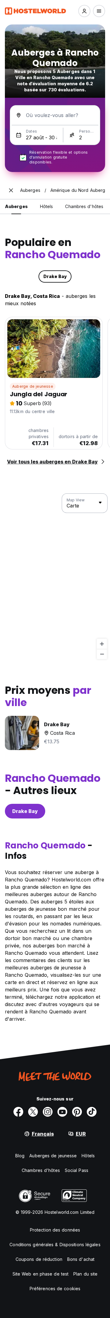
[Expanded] (11, 190)
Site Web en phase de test (41, 1273)
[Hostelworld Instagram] (48, 1112)
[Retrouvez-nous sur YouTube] (62, 1112)
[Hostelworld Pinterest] (77, 1112)
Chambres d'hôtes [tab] (84, 206)
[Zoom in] (102, 644)
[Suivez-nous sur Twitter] (33, 1112)
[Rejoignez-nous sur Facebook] (18, 1112)
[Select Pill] (84, 11)
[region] (55, 576)
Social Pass (76, 1170)
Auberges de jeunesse (53, 1155)
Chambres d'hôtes (41, 1170)
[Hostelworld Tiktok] (92, 1112)
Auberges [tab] (16, 206)
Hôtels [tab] (46, 206)
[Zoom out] (102, 654)
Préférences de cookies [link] (55, 1288)
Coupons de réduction (39, 1259)
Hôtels (88, 1155)
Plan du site (85, 1273)
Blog (19, 1155)
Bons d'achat (80, 1259)
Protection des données (55, 1229)
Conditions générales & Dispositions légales (54, 1244)
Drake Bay (25, 811)
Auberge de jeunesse (32, 386)
